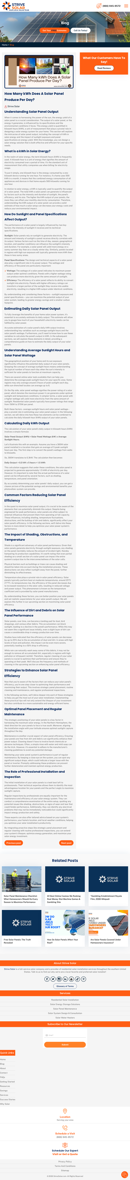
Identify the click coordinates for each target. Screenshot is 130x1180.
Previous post (13, 842)
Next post (66, 842)
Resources (5, 1086)
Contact (3, 1072)
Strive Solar (13, 106)
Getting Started (7, 1081)
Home (4, 44)
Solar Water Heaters (65, 1017)
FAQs (2, 1077)
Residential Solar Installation (65, 999)
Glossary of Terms (65, 986)
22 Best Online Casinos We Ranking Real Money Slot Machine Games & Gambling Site (64, 899)
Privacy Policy (65, 1161)
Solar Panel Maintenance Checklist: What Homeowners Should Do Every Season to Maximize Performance (21, 899)
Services (4, 1095)
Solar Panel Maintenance (65, 1008)
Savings (3, 1090)
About (3, 1068)
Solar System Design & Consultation (65, 1013)
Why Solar (5, 1104)
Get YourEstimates (54, 30)
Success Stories (7, 1099)
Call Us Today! (80, 30)
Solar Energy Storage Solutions (65, 1004)
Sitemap (65, 1170)
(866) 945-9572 (111, 5)
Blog (2, 1063)
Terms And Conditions (65, 1166)
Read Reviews (104, 68)
